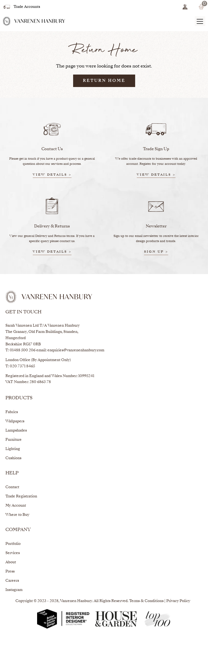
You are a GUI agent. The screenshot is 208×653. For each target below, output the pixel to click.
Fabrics (11, 412)
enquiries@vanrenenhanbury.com (75, 350)
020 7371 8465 (22, 366)
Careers (12, 581)
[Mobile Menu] (200, 21)
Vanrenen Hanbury (76, 601)
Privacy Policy (178, 601)
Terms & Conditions (146, 601)
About (10, 562)
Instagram (13, 590)
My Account (15, 505)
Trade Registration (21, 496)
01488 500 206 (22, 350)
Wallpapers (14, 421)
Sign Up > (156, 251)
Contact (12, 487)
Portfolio (13, 544)
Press (10, 571)
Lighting (12, 449)
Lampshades (16, 430)
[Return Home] (34, 21)
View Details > (52, 174)
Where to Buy (17, 515)
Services (12, 553)
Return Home (104, 81)
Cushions (13, 458)
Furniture (13, 440)
